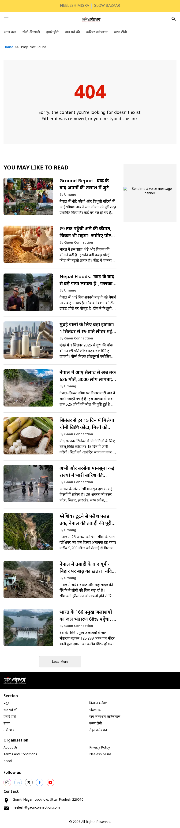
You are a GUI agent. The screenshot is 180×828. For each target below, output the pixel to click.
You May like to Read (36, 168)
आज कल (10, 32)
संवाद (7, 723)
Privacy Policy (99, 747)
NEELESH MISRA (74, 6)
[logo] (91, 19)
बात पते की (72, 32)
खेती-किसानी (31, 32)
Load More (60, 661)
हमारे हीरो (52, 32)
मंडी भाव (9, 730)
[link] (60, 198)
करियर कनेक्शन (97, 32)
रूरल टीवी (120, 32)
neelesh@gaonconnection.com (36, 808)
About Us (11, 747)
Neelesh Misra (100, 754)
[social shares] (7, 782)
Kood (8, 761)
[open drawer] (6, 19)
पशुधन (7, 703)
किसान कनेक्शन (99, 703)
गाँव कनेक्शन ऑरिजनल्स (104, 717)
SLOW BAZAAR (107, 6)
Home (8, 47)
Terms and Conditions (20, 754)
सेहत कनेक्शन (98, 730)
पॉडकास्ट (95, 710)
